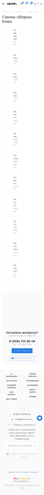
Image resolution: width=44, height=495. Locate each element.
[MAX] (39, 481)
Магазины (32, 385)
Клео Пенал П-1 (17, 114)
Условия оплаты (11, 386)
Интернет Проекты (29, 472)
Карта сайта (32, 391)
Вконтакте (22, 407)
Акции (32, 396)
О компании (11, 375)
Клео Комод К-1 (17, 180)
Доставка (11, 399)
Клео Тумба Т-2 (17, 224)
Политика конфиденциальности (24, 454)
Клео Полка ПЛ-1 (17, 246)
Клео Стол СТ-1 (16, 158)
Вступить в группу (23, 358)
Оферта (24, 457)
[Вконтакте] (39, 487)
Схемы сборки (32, 375)
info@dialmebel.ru (23, 419)
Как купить (11, 393)
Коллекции (33, 381)
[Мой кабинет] (35, 4)
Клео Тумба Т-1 (17, 202)
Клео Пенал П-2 (17, 136)
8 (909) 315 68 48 (22, 341)
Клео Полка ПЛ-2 (17, 268)
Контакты (11, 381)
